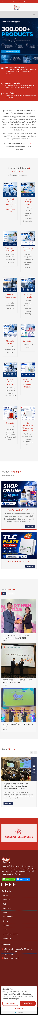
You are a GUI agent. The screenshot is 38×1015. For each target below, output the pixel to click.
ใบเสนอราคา (7, 938)
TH (19, 2)
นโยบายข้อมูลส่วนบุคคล (10, 934)
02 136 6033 (8, 955)
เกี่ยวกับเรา (6, 900)
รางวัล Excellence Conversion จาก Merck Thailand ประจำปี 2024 (16, 636)
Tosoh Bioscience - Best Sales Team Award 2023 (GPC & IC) (17, 681)
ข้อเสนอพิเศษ (7, 908)
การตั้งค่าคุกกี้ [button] (19, 1008)
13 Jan (34, 770)
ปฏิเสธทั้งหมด (10, 1003)
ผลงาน (5, 912)
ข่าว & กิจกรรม (8, 917)
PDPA (5, 930)
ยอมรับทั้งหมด (27, 1003)
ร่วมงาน (5, 921)
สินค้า (4, 904)
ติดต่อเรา (6, 925)
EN (24, 2)
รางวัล (11, 593)
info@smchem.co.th (11, 958)
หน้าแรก (5, 895)
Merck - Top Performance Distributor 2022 (18, 725)
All (4, 593)
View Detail (30, 526)
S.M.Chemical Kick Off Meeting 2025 (18, 784)
